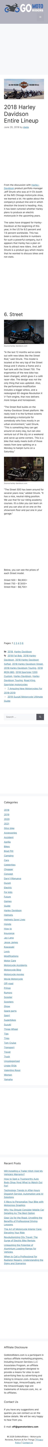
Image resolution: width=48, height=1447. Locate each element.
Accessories (10, 832)
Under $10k (10, 1065)
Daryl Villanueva (12, 878)
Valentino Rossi (12, 1070)
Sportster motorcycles (16, 684)
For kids (8, 892)
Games (8, 901)
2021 (6, 823)
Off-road (8, 983)
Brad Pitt (8, 851)
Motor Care (10, 960)
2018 (10, 651)
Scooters (8, 1001)
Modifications (11, 956)
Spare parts (10, 1011)
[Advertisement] (24, 48)
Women (8, 1074)
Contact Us (28, 1442)
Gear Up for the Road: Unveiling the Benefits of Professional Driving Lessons (23, 1221)
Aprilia (7, 842)
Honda (7, 924)
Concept (8, 874)
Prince (7, 988)
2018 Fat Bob (15, 655)
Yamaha (8, 1079)
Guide (7, 906)
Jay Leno (9, 938)
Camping (8, 855)
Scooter (8, 997)
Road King (29, 680)
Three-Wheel (11, 1029)
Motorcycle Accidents (15, 965)
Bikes (7, 846)
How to (8, 928)
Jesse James (11, 942)
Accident (8, 837)
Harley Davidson (23, 651)
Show (7, 1006)
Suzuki (7, 1024)
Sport (7, 1015)
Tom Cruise (10, 1043)
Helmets (8, 915)
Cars (6, 860)
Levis (7, 951)
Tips (6, 1033)
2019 (6, 814)
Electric (8, 887)
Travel (7, 1052)
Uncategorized (12, 1061)
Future (7, 896)
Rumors (8, 992)
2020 (7, 819)
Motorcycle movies (14, 974)
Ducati (7, 883)
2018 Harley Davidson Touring (20, 668)
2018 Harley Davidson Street (27, 664)
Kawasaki (9, 947)
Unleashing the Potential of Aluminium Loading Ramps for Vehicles (20, 1248)
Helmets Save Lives (14, 919)
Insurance (9, 933)
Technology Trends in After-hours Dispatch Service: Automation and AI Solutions (23, 1194)
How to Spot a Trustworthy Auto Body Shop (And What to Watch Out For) (23, 1182)
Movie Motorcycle (13, 979)
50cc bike (9, 828)
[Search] (40, 717)
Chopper (8, 869)
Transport (9, 1047)
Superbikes (10, 1020)
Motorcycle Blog (12, 969)
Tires (6, 1038)
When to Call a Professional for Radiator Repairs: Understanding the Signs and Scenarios (23, 1260)
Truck (7, 1056)
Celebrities (9, 864)
